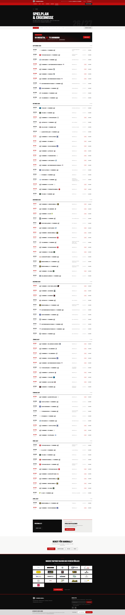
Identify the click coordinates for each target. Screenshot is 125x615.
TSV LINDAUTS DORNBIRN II (47, 454)
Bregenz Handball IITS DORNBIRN (49, 266)
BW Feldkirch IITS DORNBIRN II (48, 420)
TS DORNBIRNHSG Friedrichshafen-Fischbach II (51, 165)
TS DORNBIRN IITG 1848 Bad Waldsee (49, 117)
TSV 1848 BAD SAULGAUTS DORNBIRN (49, 445)
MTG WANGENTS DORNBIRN (47, 174)
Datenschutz (77, 605)
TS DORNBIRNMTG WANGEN (47, 430)
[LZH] (38, 576)
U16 (46, 27)
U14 (49, 27)
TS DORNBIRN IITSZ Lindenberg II (48, 353)
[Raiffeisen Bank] (50, 572)
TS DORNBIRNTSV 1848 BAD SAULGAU (49, 237)
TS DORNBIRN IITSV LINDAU (47, 252)
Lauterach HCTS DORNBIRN (47, 300)
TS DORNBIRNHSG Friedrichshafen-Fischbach (51, 363)
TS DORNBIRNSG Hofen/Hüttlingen (49, 474)
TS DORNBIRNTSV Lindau (47, 271)
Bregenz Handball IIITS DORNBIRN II (49, 261)
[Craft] (50, 576)
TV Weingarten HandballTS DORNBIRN (50, 459)
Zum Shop (90, 1)
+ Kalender (89, 50)
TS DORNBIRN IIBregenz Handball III (49, 478)
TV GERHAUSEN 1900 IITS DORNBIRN (49, 411)
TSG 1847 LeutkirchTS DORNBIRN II (49, 170)
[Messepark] (38, 585)
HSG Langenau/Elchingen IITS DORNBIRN (50, 276)
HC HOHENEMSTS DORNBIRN (47, 386)
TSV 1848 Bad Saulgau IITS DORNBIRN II (50, 55)
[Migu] (50, 568)
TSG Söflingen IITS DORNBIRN (48, 179)
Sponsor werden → (68, 589)
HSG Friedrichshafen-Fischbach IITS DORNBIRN (51, 310)
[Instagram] (75, 608)
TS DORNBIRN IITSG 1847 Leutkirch (49, 136)
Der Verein (35, 3)
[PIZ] (62, 572)
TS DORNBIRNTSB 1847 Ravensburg (49, 146)
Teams (43, 3)
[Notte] (86, 568)
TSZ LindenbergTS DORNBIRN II (48, 93)
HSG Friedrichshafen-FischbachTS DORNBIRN (51, 83)
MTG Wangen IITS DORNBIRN (47, 416)
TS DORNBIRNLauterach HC (47, 151)
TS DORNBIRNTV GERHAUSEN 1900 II (49, 155)
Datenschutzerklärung (50, 613)
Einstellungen (74, 612)
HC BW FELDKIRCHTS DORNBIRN (48, 59)
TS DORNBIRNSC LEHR (46, 213)
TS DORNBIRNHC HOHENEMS (47, 295)
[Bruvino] (38, 581)
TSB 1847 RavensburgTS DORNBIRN (49, 88)
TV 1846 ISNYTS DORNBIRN (47, 108)
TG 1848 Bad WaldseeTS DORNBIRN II (49, 367)
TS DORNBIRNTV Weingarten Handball (50, 189)
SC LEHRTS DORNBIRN (46, 493)
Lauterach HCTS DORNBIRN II (48, 122)
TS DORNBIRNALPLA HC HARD (48, 382)
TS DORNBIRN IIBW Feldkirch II (48, 160)
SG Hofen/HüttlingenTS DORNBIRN (49, 256)
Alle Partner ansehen (58, 589)
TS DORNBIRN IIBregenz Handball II (49, 204)
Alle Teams (36, 27)
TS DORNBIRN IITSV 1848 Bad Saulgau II (50, 469)
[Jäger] (74, 572)
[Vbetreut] (38, 568)
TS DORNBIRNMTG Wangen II (47, 141)
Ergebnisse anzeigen (88, 27)
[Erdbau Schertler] (74, 581)
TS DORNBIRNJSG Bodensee (47, 290)
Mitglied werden (88, 3)
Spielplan (56, 3)
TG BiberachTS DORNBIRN (47, 319)
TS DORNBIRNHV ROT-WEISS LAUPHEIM (49, 286)
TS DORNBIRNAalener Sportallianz (49, 397)
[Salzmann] (62, 576)
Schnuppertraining (60, 548)
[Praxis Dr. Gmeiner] (62, 568)
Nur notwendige (81, 612)
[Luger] (38, 572)
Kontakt (84, 1)
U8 (59, 27)
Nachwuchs (47, 3)
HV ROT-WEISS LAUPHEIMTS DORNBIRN (49, 223)
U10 (56, 27)
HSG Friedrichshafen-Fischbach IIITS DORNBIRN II (52, 329)
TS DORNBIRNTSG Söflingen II (48, 435)
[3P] (62, 581)
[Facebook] (73, 608)
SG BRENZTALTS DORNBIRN (47, 50)
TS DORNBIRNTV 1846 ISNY (47, 377)
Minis (63, 27)
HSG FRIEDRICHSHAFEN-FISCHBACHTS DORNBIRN (51, 324)
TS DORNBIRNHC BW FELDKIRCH (48, 228)
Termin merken (86, 37)
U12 (53, 27)
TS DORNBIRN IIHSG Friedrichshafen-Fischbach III (52, 64)
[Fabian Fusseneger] (86, 581)
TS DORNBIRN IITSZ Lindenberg (48, 348)
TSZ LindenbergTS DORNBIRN (48, 242)
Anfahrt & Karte (38, 528)
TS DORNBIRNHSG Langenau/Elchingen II (50, 344)
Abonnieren (89, 602)
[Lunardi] (86, 576)
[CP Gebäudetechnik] (74, 568)
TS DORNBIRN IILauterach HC (48, 372)
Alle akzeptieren (89, 612)
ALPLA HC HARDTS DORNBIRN (48, 127)
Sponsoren (52, 3)
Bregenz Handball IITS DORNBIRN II (49, 305)
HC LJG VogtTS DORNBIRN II (47, 450)
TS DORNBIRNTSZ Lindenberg (48, 209)
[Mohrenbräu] (86, 572)
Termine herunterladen (70, 529)
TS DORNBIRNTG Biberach (47, 69)
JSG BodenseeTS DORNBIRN (47, 218)
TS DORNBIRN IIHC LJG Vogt (47, 184)
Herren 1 (41, 27)
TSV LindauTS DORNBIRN (47, 112)
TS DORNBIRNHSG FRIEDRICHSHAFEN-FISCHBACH (51, 78)
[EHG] (50, 581)
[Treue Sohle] (74, 576)
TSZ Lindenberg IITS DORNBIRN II (48, 97)
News (40, 3)
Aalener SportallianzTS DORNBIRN (49, 131)
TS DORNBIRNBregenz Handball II (49, 232)
